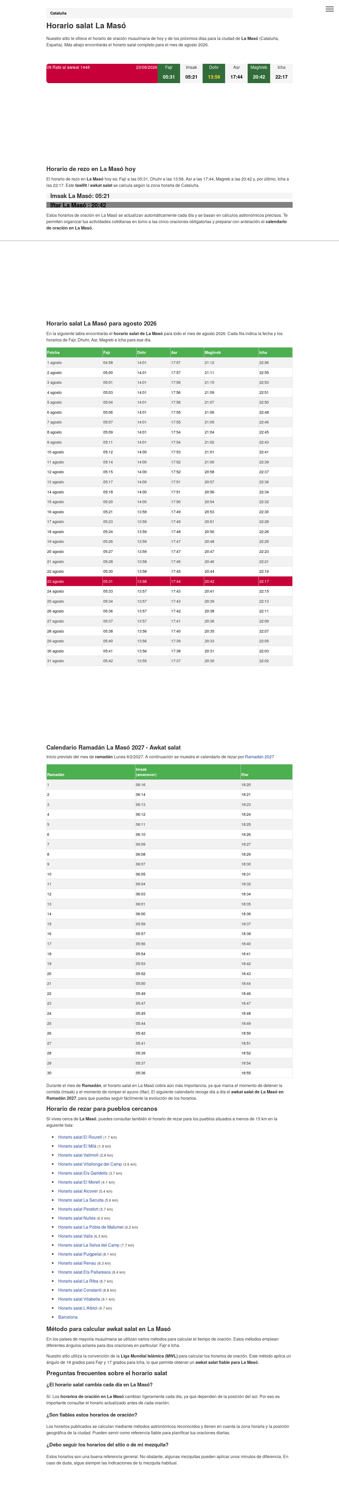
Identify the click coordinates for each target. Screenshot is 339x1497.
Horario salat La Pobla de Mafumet (90, 1227)
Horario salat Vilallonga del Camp (90, 1164)
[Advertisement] (169, 129)
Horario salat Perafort (78, 1209)
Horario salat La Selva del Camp (88, 1245)
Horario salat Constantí (79, 1290)
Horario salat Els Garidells (83, 1173)
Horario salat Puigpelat (79, 1254)
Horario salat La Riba (78, 1281)
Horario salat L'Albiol (77, 1308)
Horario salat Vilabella (79, 1299)
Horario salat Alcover (78, 1191)
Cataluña (58, 13)
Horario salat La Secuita (81, 1200)
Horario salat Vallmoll (78, 1155)
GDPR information (63, 1489)
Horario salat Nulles (77, 1218)
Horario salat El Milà (77, 1146)
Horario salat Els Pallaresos (84, 1272)
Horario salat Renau (77, 1263)
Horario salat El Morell (79, 1182)
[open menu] (330, 9)
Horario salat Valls (75, 1236)
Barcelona (68, 1317)
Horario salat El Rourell (80, 1137)
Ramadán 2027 (259, 757)
